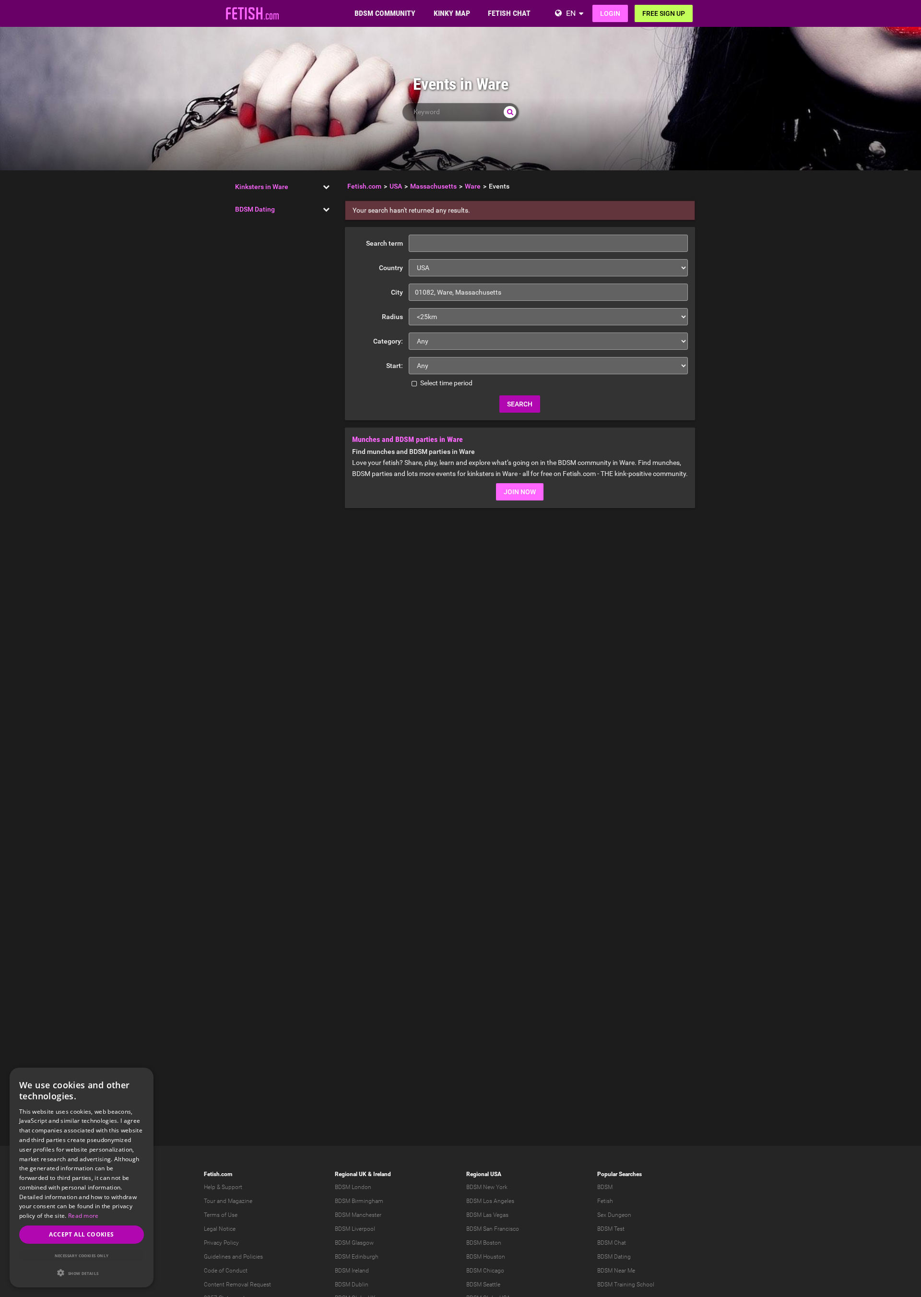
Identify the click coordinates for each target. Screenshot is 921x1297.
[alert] (82, 1177)
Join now (520, 492)
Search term (384, 243)
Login (610, 13)
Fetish (605, 1201)
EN (571, 13)
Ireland (382, 1174)
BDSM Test (611, 1229)
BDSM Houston (485, 1256)
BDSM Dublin (351, 1284)
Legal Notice (220, 1229)
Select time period (445, 383)
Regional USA (483, 1174)
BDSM (605, 1187)
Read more (83, 1216)
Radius (392, 317)
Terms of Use (220, 1215)
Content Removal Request (237, 1284)
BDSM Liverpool (355, 1229)
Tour (209, 1201)
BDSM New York (487, 1187)
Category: (388, 341)
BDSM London (353, 1187)
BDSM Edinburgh (356, 1256)
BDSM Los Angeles (490, 1201)
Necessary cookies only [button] (82, 1255)
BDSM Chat (611, 1242)
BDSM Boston (483, 1242)
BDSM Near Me (616, 1270)
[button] (81, 1273)
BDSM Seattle (483, 1284)
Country (391, 268)
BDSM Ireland (352, 1270)
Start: (394, 365)
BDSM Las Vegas (487, 1215)
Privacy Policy (221, 1242)
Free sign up (663, 13)
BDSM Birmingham (359, 1201)
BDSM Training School (625, 1284)
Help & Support (223, 1187)
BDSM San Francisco (492, 1229)
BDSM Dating (255, 209)
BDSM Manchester (358, 1215)
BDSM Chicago (485, 1270)
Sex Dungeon (614, 1215)
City (397, 292)
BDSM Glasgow (354, 1242)
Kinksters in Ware (261, 186)
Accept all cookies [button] (81, 1234)
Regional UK (350, 1174)
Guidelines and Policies (233, 1256)
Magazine (240, 1201)
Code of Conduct (226, 1270)
